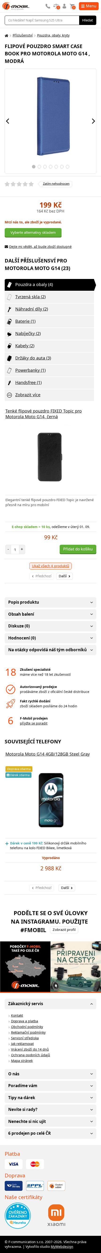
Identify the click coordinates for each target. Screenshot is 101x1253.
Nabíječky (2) (28, 333)
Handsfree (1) (28, 382)
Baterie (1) (25, 321)
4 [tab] (50, 166)
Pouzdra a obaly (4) (34, 284)
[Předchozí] (7, 121)
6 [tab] (62, 166)
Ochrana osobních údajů (30, 1055)
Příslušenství (23, 35)
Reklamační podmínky (28, 1032)
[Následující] (93, 121)
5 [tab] (56, 166)
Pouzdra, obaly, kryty (53, 35)
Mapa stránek (22, 1060)
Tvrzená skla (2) (30, 296)
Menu (91, 5)
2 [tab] (39, 166)
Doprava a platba (24, 1021)
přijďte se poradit (33, 723)
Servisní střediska (25, 1038)
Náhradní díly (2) (31, 309)
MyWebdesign (62, 1246)
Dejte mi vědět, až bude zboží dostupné (40, 246)
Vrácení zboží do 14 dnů (30, 1049)
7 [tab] (67, 166)
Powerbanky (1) (30, 370)
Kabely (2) (24, 345)
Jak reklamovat (22, 1043)
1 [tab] (33, 166)
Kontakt (17, 1015)
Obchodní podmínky (27, 1026)
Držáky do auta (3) (33, 358)
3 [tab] (45, 166)
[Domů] (6, 35)
